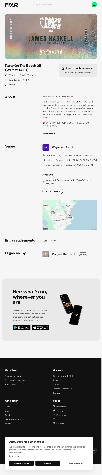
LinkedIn (60, 423)
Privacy (56, 393)
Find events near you (15, 380)
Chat (7, 406)
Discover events (13, 376)
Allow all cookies (21, 463)
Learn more (14, 456)
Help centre (10, 384)
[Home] (11, 4)
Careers (57, 384)
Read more (48, 133)
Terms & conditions (62, 388)
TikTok (59, 411)
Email (7, 415)
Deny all (47, 463)
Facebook (61, 415)
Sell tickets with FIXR (63, 376)
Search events (45, 4)
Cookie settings (75, 463)
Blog (55, 380)
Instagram (61, 406)
